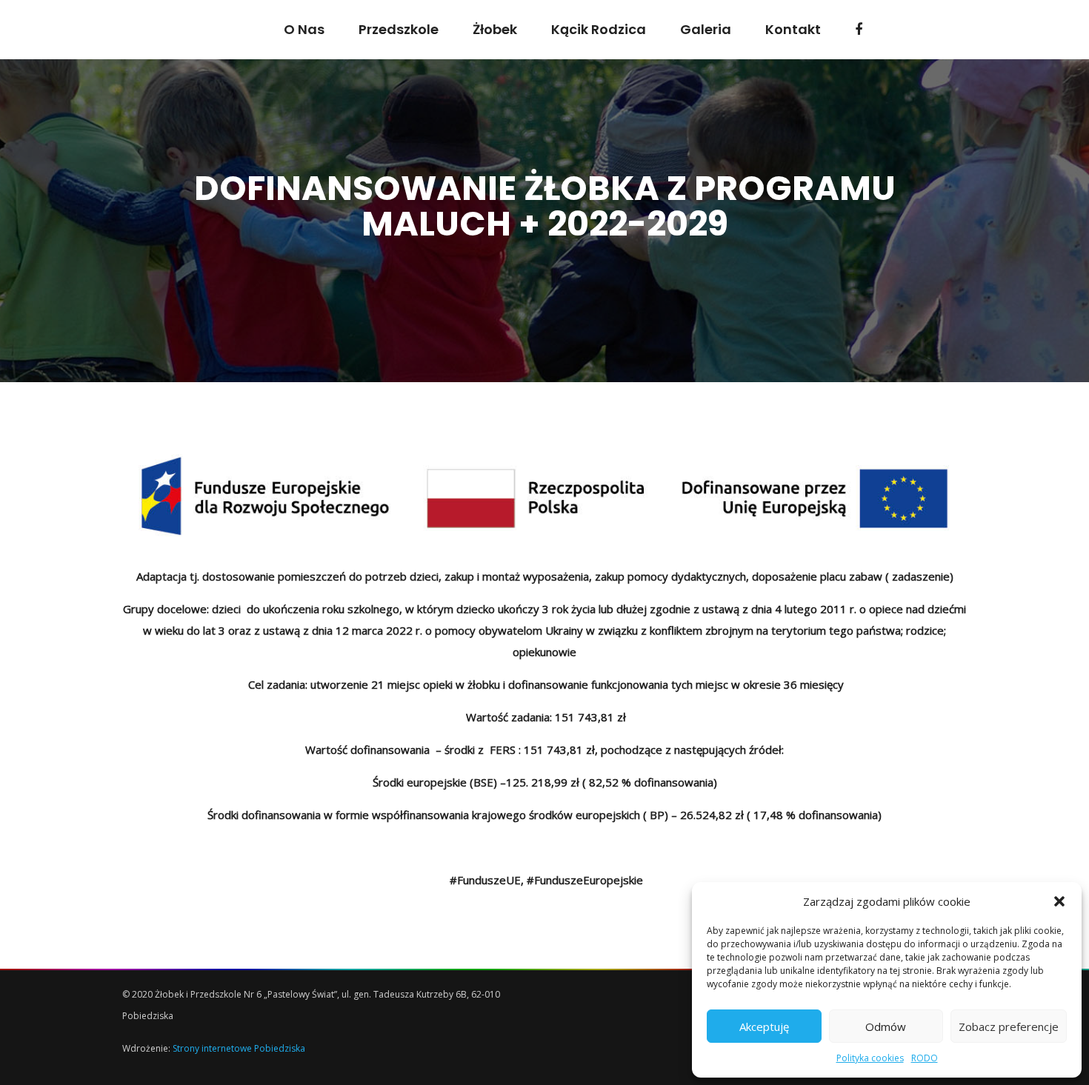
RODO (924, 1058)
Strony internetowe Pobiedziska (239, 1048)
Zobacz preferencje (1009, 1026)
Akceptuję (764, 1026)
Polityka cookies (870, 1058)
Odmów (885, 1026)
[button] (1059, 901)
